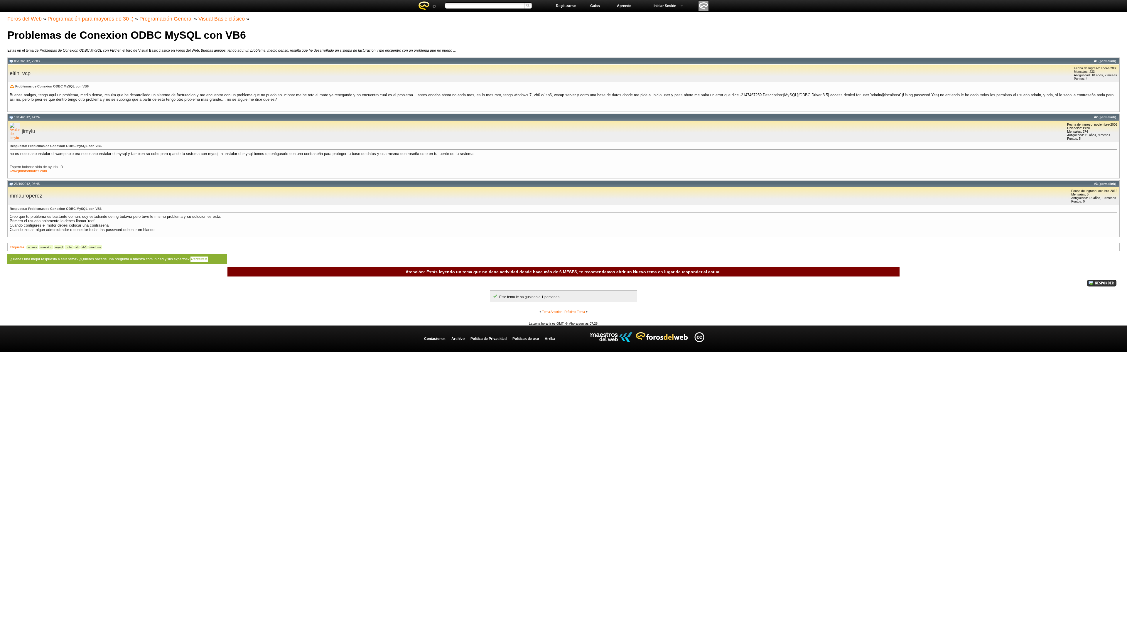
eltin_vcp (20, 73)
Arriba (550, 339)
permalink (1107, 61)
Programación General (166, 19)
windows (95, 247)
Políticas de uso (525, 339)
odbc (69, 247)
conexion (46, 247)
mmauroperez (26, 196)
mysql (59, 247)
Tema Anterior (552, 311)
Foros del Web (24, 19)
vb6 (84, 247)
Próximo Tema (574, 311)
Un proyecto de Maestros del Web (611, 337)
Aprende (624, 6)
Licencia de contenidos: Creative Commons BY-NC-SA (699, 337)
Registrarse (566, 6)
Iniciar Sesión (665, 6)
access (32, 247)
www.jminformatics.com (28, 171)
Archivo (458, 339)
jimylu (28, 131)
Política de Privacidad (488, 339)
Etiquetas (17, 247)
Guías (595, 6)
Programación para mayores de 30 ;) (91, 19)
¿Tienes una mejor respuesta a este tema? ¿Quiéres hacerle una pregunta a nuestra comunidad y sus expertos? (108, 259)
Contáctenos (435, 339)
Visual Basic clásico (221, 19)
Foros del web (427, 6)
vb (77, 247)
